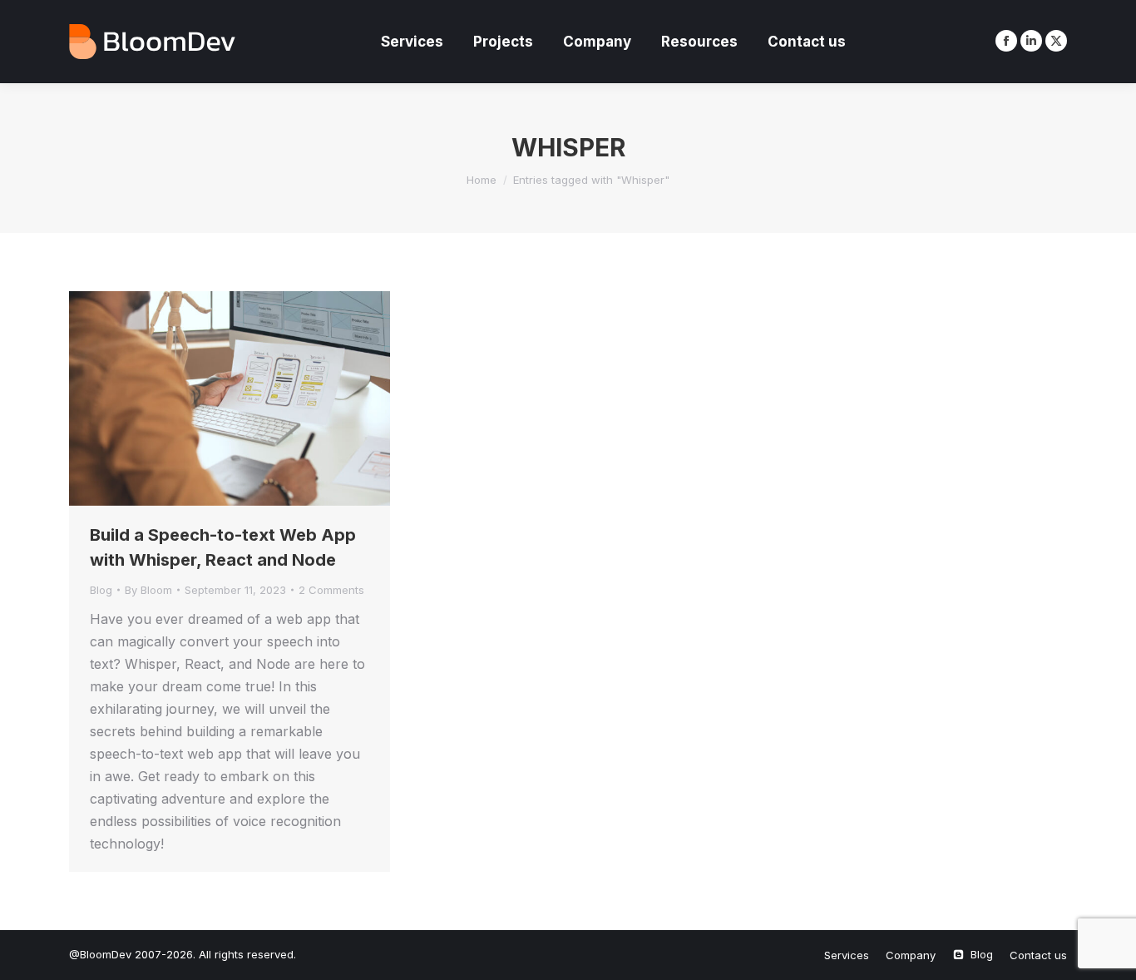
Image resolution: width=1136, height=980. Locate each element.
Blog (101, 589)
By (148, 589)
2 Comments (331, 589)
